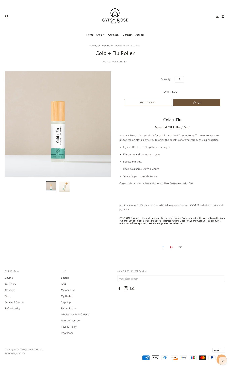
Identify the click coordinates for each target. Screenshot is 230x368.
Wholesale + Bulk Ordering (75, 314)
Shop (99, 34)
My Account (68, 290)
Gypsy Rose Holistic (114, 61)
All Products (116, 45)
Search (65, 277)
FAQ (63, 283)
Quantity (166, 79)
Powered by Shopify (15, 353)
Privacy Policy (69, 326)
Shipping (66, 302)
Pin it (171, 247)
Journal (139, 34)
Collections (103, 45)
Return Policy (68, 308)
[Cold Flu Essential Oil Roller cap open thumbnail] (64, 187)
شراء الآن (196, 102)
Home (89, 34)
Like (163, 247)
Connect (127, 34)
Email (180, 247)
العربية (217, 350)
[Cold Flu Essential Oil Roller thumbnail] (51, 187)
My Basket (67, 296)
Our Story (113, 34)
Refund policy (12, 308)
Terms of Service (14, 302)
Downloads (67, 332)
